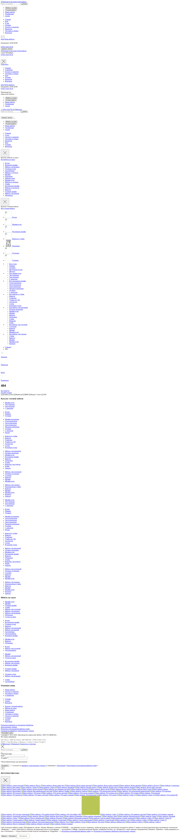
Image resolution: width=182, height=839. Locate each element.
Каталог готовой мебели (14, 706)
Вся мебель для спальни (17, 334)
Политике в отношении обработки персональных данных (114, 831)
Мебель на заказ (11, 8)
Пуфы (11, 323)
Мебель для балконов (12, 613)
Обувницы (9, 195)
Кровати (12, 343)
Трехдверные (14, 277)
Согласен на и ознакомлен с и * (55, 765)
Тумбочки (12, 298)
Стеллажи (12, 326)
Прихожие (9, 176)
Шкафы (8, 174)
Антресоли (13, 302)
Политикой (61, 765)
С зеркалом (13, 279)
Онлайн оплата (6, 393)
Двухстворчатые (15, 285)
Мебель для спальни (12, 485)
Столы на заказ (10, 617)
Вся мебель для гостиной (18, 325)
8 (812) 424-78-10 (7, 55)
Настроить (23, 836)
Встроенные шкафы (12, 186)
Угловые (12, 268)
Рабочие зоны (10, 178)
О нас (7, 23)
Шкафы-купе (9, 180)
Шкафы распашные (12, 419)
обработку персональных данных (33, 765)
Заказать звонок (7, 49)
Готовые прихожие (16, 309)
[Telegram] (27, 744)
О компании (9, 695)
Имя (3, 756)
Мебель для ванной (12, 193)
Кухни (7, 163)
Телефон (4, 758)
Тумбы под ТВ (14, 300)
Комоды (8, 190)
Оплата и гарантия (12, 27)
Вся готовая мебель (8, 208)
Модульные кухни (15, 269)
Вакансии (8, 29)
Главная (8, 19)
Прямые (12, 266)
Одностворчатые (15, 283)
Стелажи (8, 475)
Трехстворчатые (15, 287)
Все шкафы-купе (15, 273)
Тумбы (7, 184)
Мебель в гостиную (12, 188)
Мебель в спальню (11, 182)
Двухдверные (14, 275)
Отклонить (12, 836)
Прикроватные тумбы (13, 487)
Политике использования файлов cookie (76, 831)
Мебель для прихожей (13, 451)
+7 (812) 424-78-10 (7, 109)
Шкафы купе (9, 403)
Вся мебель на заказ (8, 159)
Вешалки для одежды (12, 464)
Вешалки (12, 321)
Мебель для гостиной (12, 609)
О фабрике (9, 70)
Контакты (8, 33)
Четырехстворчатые (16, 288)
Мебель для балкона (12, 167)
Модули (12, 271)
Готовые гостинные (12, 474)
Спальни (15, 260)
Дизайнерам (9, 14)
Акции (7, 16)
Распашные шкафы (19, 232)
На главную (5, 391)
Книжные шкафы (11, 165)
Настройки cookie (7, 733)
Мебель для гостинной (13, 472)
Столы (11, 304)
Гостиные (15, 253)
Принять (4, 836)
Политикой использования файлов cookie (82, 765)
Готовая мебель (11, 10)
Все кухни (13, 264)
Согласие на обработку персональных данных (17, 731)
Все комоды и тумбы (16, 294)
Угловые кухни (10, 169)
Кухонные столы (15, 306)
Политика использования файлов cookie (15, 729)
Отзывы (8, 25)
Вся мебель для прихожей (18, 307)
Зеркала (8, 468)
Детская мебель (10, 634)
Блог (6, 21)
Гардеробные (10, 171)
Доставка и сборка (11, 31)
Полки (7, 432)
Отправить (5, 765)
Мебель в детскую (11, 173)
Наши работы (10, 12)
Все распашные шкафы (17, 281)
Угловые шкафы (11, 191)
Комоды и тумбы (18, 239)
